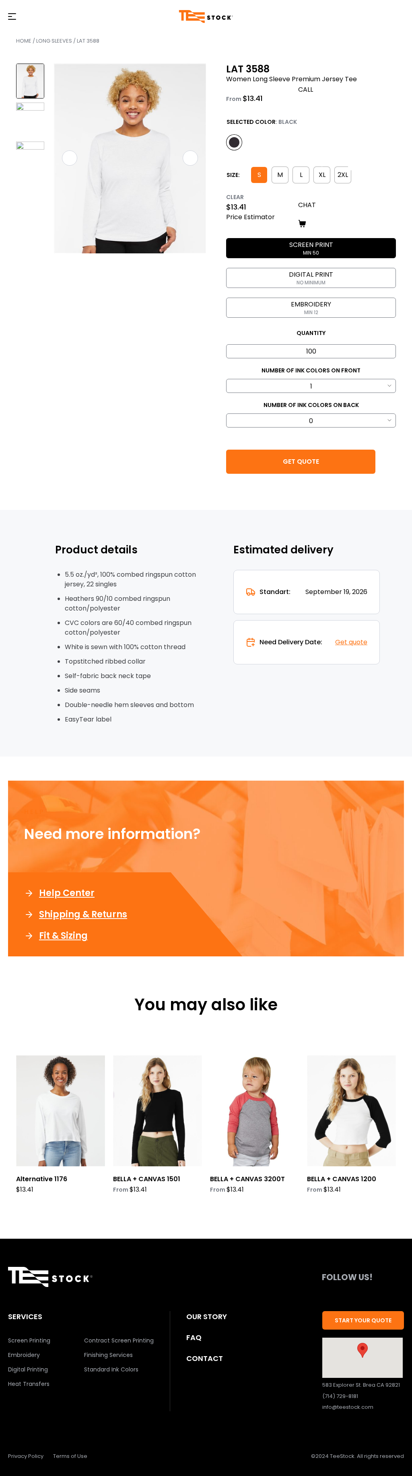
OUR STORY (206, 1317)
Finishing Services (108, 1355)
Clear (235, 197)
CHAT (307, 205)
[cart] (351, 223)
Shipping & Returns (83, 914)
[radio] (234, 142)
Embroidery (24, 1355)
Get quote (351, 642)
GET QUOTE (301, 461)
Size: (233, 175)
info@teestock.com (347, 1407)
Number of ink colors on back (311, 405)
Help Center (67, 893)
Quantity (311, 333)
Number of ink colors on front (311, 370)
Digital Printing (28, 1369)
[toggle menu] (12, 16)
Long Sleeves (54, 41)
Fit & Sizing (63, 935)
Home (23, 41)
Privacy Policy (25, 1456)
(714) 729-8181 (340, 1396)
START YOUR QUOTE (363, 1320)
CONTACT (204, 1358)
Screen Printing (29, 1340)
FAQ (194, 1337)
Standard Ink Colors (111, 1369)
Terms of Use (70, 1456)
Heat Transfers (28, 1384)
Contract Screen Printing (119, 1340)
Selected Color (251, 122)
